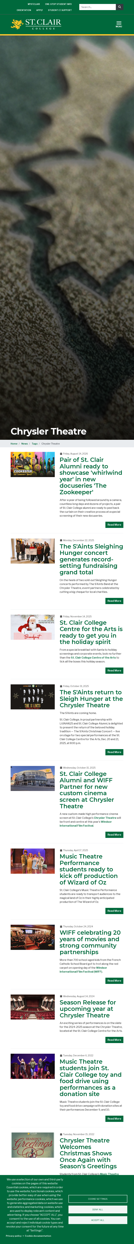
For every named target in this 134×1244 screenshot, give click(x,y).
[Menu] (120, 24)
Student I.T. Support (60, 10)
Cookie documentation (38, 1236)
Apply (39, 10)
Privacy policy (14, 1236)
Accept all (97, 1220)
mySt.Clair (34, 4)
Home (14, 443)
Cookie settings (98, 1199)
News (24, 443)
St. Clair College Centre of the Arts (93, 657)
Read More (114, 524)
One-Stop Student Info (58, 4)
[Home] (37, 24)
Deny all (97, 1209)
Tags (35, 443)
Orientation (24, 10)
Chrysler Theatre (105, 817)
